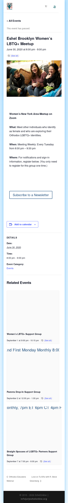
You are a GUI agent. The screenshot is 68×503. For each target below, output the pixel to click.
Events (10, 268)
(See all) (14, 55)
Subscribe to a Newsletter (31, 195)
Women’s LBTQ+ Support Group (24, 333)
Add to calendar (23, 224)
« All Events (14, 20)
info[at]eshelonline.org (34, 498)
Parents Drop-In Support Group (23, 391)
